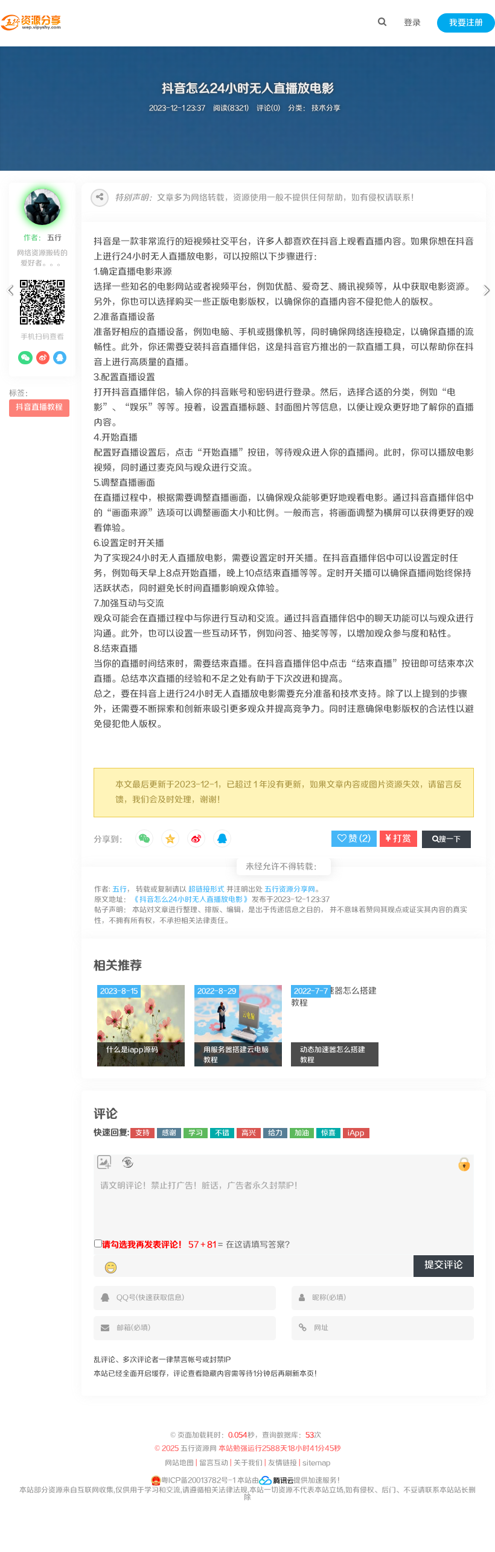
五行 (53, 238)
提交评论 (443, 1265)
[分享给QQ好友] (222, 839)
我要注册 (466, 23)
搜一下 (450, 839)
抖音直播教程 (39, 407)
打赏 (401, 839)
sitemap (316, 1463)
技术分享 (325, 108)
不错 (222, 1133)
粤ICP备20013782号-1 (198, 1480)
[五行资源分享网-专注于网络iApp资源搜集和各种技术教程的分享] (31, 23)
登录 (412, 23)
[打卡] (127, 1162)
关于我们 (248, 1463)
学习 (195, 1133)
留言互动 (213, 1463)
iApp (356, 1133)
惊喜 (328, 1133)
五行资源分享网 (289, 889)
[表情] (110, 1267)
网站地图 (179, 1463)
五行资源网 (198, 1448)
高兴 (248, 1133)
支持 (142, 1133)
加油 (302, 1133)
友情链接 (282, 1463)
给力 (275, 1133)
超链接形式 (206, 889)
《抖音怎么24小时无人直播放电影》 (191, 900)
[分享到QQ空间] (170, 839)
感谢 (169, 1133)
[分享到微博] (196, 839)
